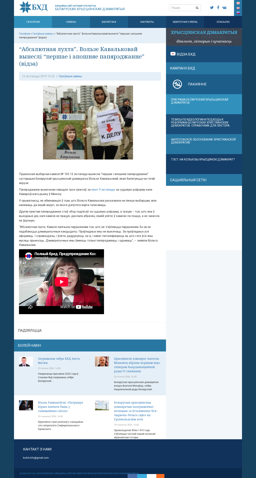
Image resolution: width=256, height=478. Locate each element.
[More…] (158, 476)
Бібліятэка (109, 21)
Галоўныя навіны (70, 76)
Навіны (71, 21)
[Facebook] (132, 476)
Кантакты (147, 21)
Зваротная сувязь (185, 21)
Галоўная (33, 21)
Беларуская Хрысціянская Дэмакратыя (90, 8)
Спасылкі (223, 21)
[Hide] (162, 476)
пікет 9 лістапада (103, 189)
